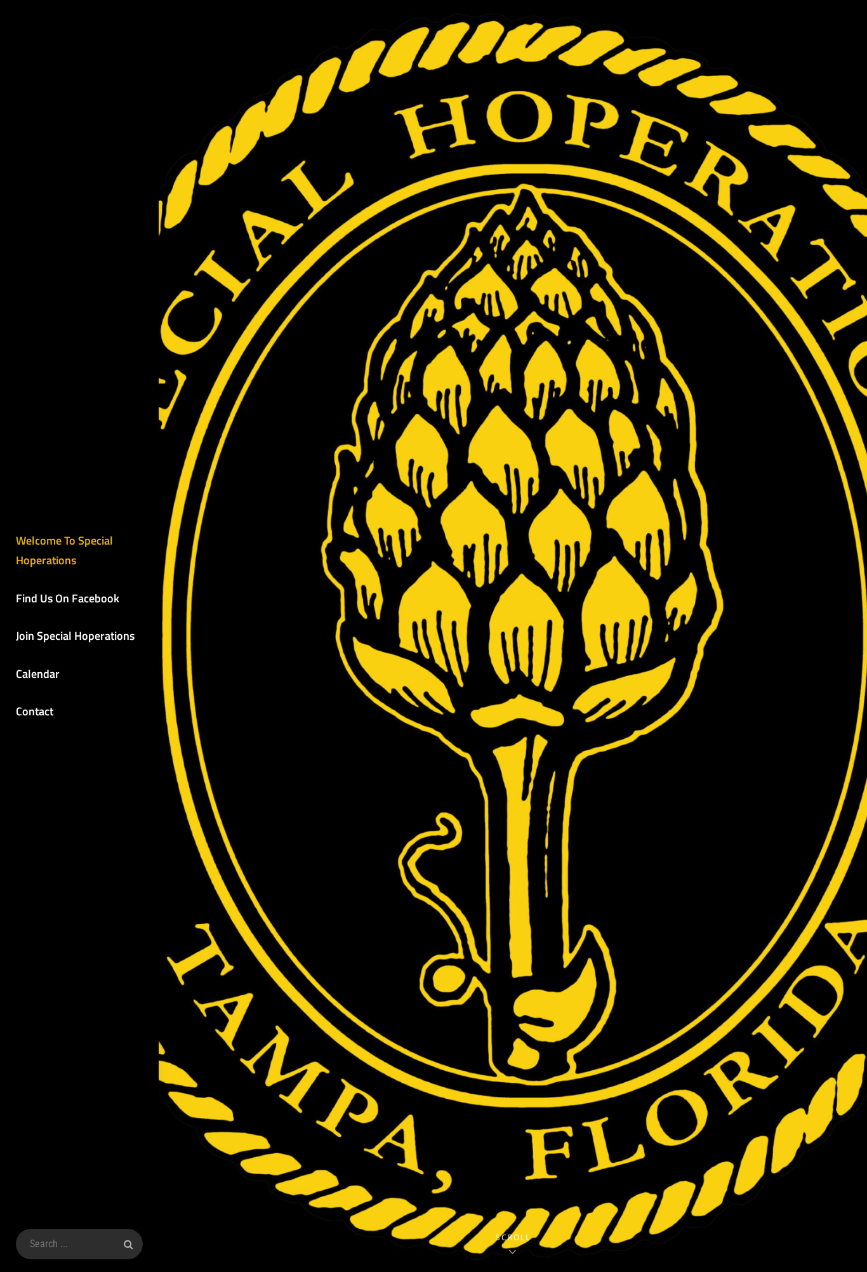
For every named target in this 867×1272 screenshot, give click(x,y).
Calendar (38, 673)
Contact (34, 711)
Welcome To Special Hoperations (64, 550)
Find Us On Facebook (67, 598)
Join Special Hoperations (75, 635)
